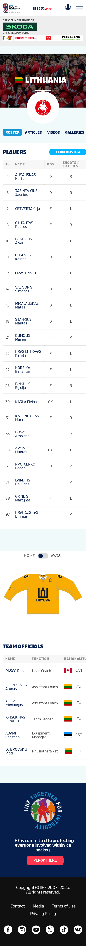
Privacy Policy (43, 913)
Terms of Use (64, 906)
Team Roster (67, 152)
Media (38, 906)
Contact (17, 906)
